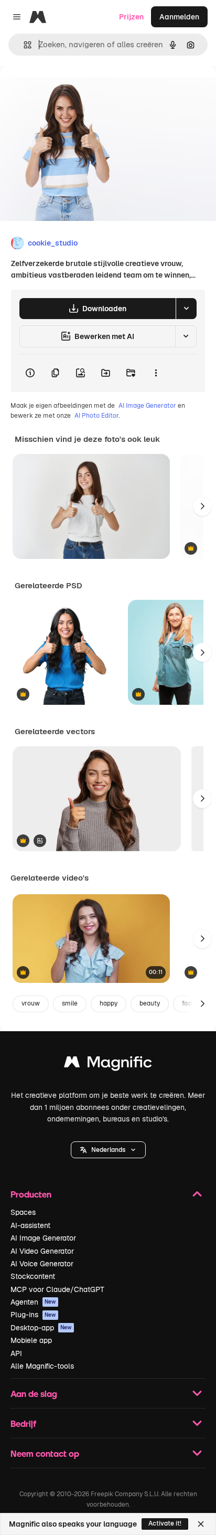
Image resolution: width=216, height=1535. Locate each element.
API (16, 1353)
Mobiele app (31, 1340)
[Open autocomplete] (23, 45)
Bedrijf (23, 1423)
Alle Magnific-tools (42, 1366)
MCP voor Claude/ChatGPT (57, 1289)
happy (108, 1003)
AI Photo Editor (96, 415)
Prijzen (131, 17)
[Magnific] (108, 1064)
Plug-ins (33, 1314)
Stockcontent (32, 1276)
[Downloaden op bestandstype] (186, 308)
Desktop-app (41, 1327)
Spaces (23, 1212)
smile (70, 1003)
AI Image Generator (147, 405)
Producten (30, 1194)
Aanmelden (179, 17)
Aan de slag (33, 1393)
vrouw (30, 1003)
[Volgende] (202, 506)
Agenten (33, 1302)
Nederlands (108, 1150)
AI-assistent (30, 1225)
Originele (68, 90)
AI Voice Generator (41, 1263)
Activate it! (164, 1523)
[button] (108, 1149)
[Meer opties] (155, 373)
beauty (149, 1003)
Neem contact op (44, 1453)
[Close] (201, 1524)
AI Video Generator (42, 1251)
